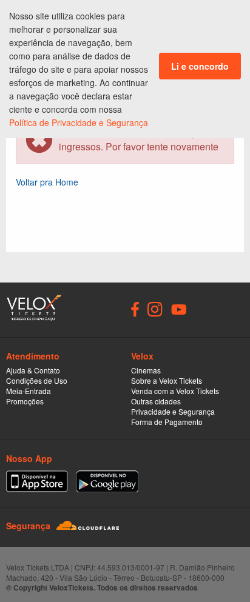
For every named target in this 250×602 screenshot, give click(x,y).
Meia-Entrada (28, 391)
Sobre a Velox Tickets (166, 380)
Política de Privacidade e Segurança (78, 122)
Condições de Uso (36, 380)
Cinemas (146, 370)
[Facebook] (135, 308)
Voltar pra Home (47, 182)
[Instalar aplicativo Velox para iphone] (37, 481)
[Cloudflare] (87, 525)
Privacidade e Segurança (173, 411)
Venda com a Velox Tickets (175, 391)
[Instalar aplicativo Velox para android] (107, 481)
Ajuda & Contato (33, 370)
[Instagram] (155, 308)
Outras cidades (156, 401)
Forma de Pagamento (167, 421)
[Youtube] (178, 308)
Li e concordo (200, 66)
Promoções (25, 401)
